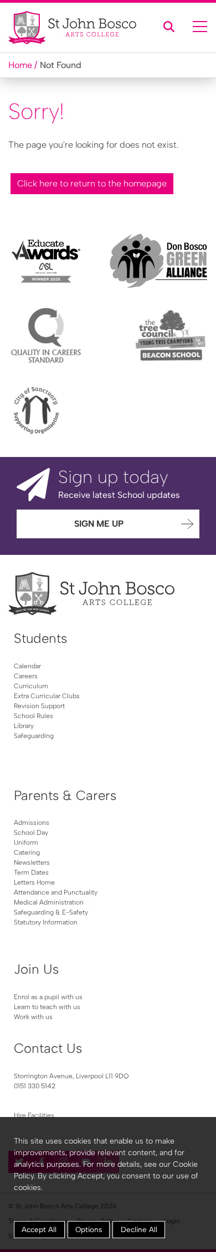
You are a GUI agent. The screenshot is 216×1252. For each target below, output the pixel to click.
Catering (27, 852)
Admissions (31, 823)
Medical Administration (49, 902)
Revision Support (39, 706)
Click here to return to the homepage (92, 183)
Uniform (26, 842)
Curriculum (31, 686)
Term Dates (31, 872)
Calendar (27, 666)
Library (24, 726)
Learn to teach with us (47, 1007)
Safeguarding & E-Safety (51, 912)
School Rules (33, 716)
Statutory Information (46, 922)
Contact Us (48, 1048)
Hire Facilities (34, 1115)
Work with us (33, 1017)
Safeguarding (34, 736)
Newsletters (32, 862)
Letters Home (34, 882)
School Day (31, 833)
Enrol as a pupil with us (48, 997)
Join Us (36, 969)
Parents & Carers (65, 795)
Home (20, 65)
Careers (26, 676)
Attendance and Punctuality (55, 892)
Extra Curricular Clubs (47, 696)
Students (40, 638)
